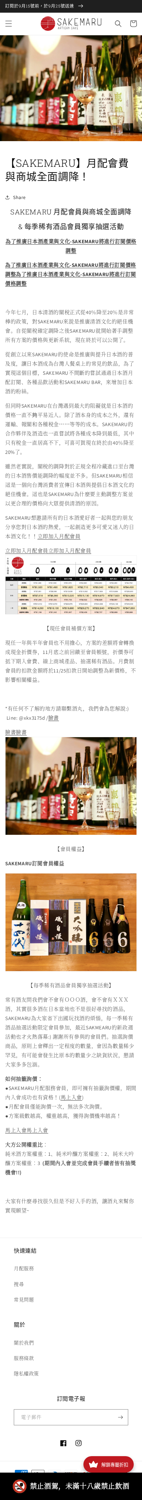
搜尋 (19, 1284)
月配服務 (24, 1268)
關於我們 (24, 1343)
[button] (8, 23)
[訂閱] (120, 1417)
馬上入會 (71, 1097)
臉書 (53, 718)
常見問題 (24, 1300)
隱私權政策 (26, 1374)
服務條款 (24, 1358)
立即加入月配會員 (59, 536)
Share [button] (19, 197)
